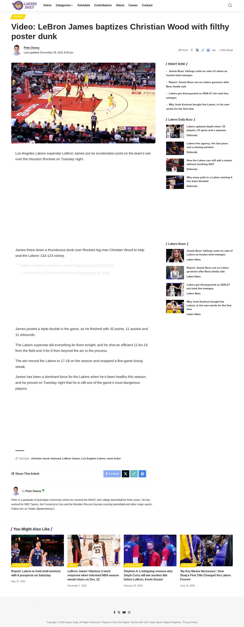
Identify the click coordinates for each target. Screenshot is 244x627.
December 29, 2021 (94, 273)
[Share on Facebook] (191, 50)
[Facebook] (114, 612)
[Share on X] (197, 50)
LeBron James (71, 458)
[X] (119, 612)
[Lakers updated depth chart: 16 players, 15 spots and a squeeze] (175, 131)
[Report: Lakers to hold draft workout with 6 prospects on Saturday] (37, 550)
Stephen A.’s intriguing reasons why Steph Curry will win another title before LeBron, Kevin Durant (148, 575)
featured (56, 458)
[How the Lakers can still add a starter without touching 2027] (175, 165)
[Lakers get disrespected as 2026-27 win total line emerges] (175, 289)
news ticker (114, 458)
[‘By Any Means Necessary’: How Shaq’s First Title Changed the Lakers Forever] (206, 550)
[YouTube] (124, 612)
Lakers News (194, 259)
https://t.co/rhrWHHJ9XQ (94, 265)
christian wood (40, 458)
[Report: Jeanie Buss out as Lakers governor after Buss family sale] (175, 272)
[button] (230, 5)
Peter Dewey (31, 47)
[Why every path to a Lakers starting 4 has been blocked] (175, 182)
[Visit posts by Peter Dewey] (16, 50)
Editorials (192, 135)
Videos (18, 17)
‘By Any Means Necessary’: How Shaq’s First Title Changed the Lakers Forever (205, 575)
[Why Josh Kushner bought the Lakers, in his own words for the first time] (175, 306)
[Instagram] (129, 612)
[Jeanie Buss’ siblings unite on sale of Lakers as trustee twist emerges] (175, 255)
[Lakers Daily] (24, 5)
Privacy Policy (190, 622)
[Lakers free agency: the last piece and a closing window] (175, 148)
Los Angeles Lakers (93, 458)
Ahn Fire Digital (121, 622)
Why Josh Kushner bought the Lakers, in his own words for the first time (209, 305)
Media (73, 565)
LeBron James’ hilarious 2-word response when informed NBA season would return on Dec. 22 (93, 575)
